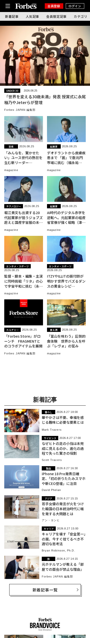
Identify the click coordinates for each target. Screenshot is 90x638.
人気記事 (33, 16)
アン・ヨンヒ (51, 520)
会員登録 (54, 6)
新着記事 (12, 16)
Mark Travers (52, 429)
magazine (11, 170)
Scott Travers (52, 459)
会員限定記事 (56, 16)
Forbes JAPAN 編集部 (20, 109)
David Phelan (51, 489)
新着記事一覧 (45, 590)
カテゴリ (81, 16)
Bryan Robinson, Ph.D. (58, 550)
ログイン (74, 6)
